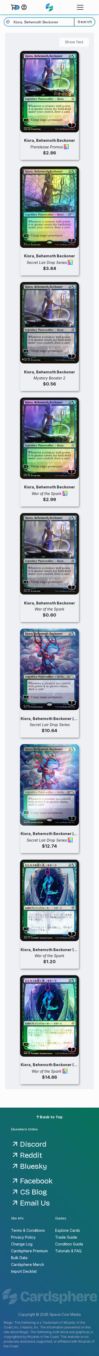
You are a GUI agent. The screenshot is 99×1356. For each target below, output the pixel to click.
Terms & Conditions (28, 1230)
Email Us (35, 1203)
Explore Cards (67, 1230)
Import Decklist (24, 1271)
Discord (33, 1144)
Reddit (31, 1155)
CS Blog (33, 1192)
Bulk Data (19, 1257)
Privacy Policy (23, 1237)
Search (85, 22)
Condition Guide (69, 1244)
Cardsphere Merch (27, 1264)
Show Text (74, 42)
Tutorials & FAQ (68, 1251)
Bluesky (33, 1166)
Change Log (21, 1244)
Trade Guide (66, 1237)
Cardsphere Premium (29, 1251)
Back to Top (51, 1117)
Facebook (36, 1181)
